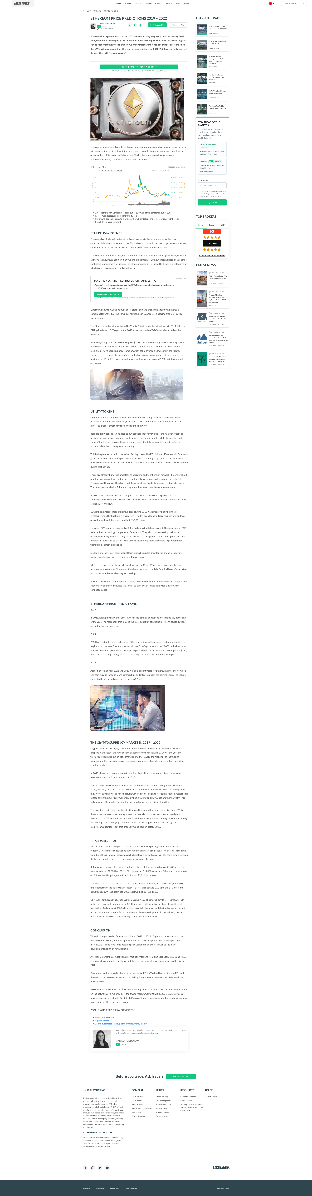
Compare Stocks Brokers (212, 255)
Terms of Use (102, 1188)
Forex (211, 225)
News (178, 4)
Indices (128, 4)
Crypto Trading (110, 11)
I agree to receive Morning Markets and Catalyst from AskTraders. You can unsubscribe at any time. (213, 194)
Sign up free (212, 202)
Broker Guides (162, 1116)
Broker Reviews (138, 1116)
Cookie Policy (116, 1188)
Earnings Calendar (188, 1096)
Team (186, 4)
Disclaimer (176, 25)
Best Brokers (137, 1112)
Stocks (201, 225)
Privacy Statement (131, 1188)
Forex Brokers (137, 1104)
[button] (272, 3)
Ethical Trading (162, 1108)
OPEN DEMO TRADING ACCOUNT (139, 67)
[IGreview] (212, 237)
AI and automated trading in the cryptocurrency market (121, 1023)
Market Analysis (211, 1096)
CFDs (223, 225)
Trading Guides (162, 1112)
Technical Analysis (163, 1104)
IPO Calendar (186, 1100)
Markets (139, 4)
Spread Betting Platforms (142, 1108)
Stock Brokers (137, 1096)
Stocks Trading (162, 1096)
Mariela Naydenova (106, 24)
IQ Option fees (102, 1020)
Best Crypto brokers (105, 1017)
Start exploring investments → (107, 294)
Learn (149, 4)
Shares (118, 4)
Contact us (88, 1188)
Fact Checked (156, 25)
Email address (203, 180)
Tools (157, 4)
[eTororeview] (212, 250)
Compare (168, 4)
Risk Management (163, 1100)
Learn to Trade (94, 11)
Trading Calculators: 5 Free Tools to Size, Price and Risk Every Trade (191, 1107)
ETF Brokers (137, 1100)
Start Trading (181, 1076)
